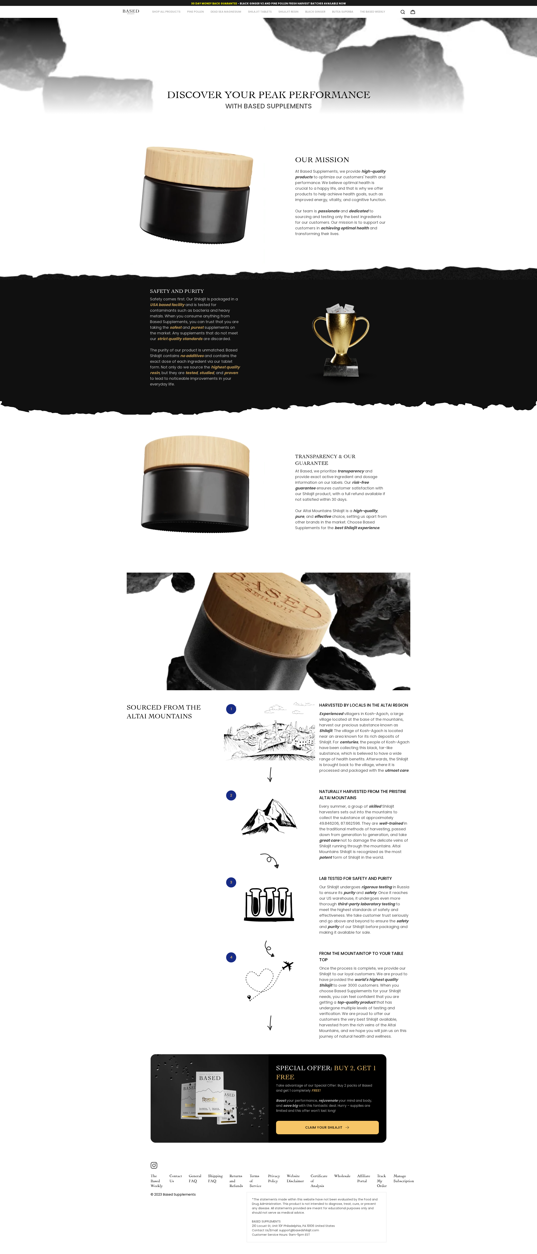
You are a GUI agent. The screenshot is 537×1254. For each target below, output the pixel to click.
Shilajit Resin (288, 12)
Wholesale (342, 1175)
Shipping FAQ (215, 1177)
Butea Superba (342, 12)
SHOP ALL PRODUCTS (166, 12)
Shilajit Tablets (260, 12)
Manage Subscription (404, 1177)
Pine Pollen (195, 12)
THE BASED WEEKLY (372, 12)
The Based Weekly (157, 1180)
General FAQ (195, 1177)
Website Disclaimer (295, 1177)
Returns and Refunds (236, 1180)
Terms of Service (255, 1180)
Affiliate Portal (363, 1177)
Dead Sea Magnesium (226, 12)
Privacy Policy (274, 1177)
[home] (131, 11)
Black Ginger (315, 12)
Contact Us (175, 1177)
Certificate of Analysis (319, 1180)
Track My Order (382, 1180)
